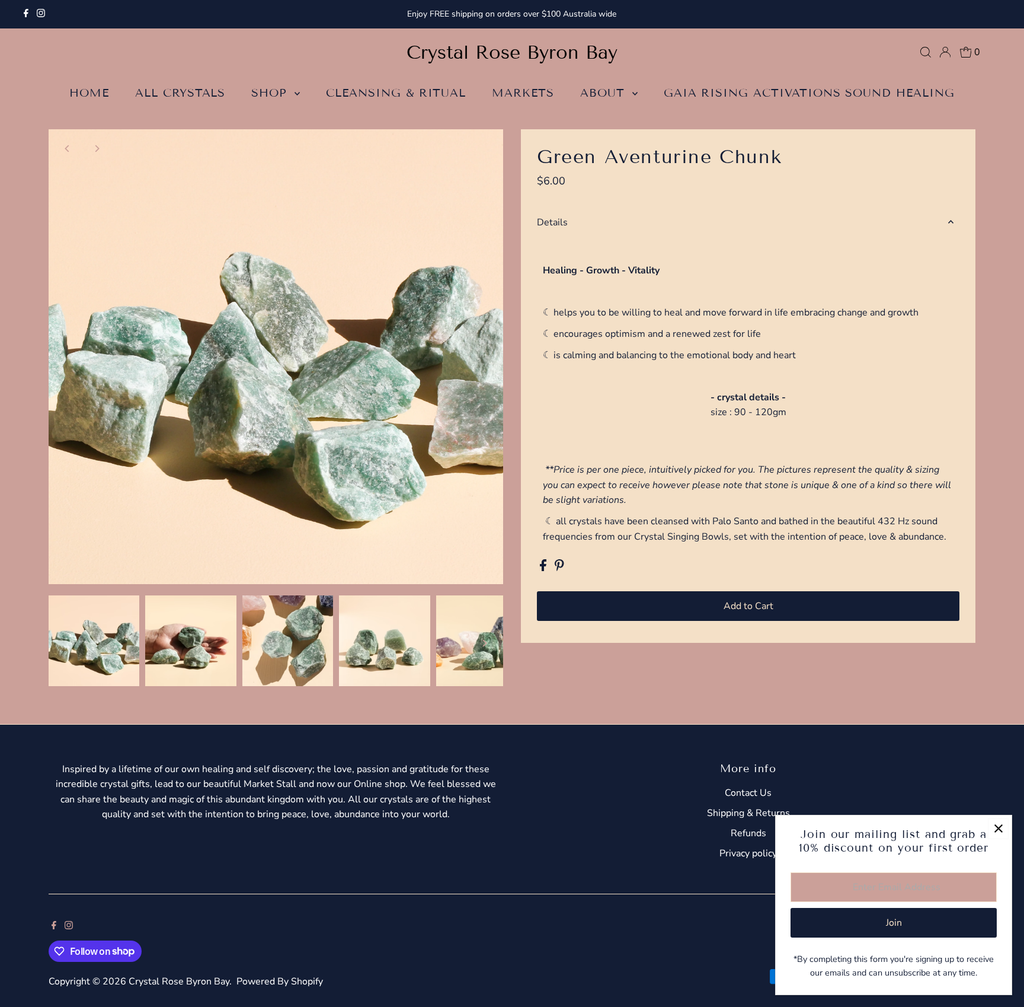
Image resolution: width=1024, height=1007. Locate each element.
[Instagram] (41, 14)
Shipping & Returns (748, 813)
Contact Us (748, 792)
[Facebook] (26, 14)
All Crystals (180, 93)
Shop (271, 93)
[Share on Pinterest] (559, 568)
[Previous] (68, 148)
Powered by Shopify (279, 981)
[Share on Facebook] (544, 568)
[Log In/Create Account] (945, 52)
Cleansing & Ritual (396, 93)
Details (552, 222)
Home (89, 93)
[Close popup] (998, 828)
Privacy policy (748, 853)
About (604, 93)
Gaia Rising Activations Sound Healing (809, 93)
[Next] (97, 148)
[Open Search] (925, 52)
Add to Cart (748, 606)
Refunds (748, 833)
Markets (523, 93)
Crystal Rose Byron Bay (512, 52)
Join (894, 922)
